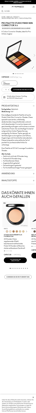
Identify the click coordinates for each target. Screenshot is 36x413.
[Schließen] (33, 397)
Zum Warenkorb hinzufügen (22, 89)
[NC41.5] (17, 231)
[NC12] (20, 231)
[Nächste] (26, 231)
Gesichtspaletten (25, 18)
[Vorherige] (4, 231)
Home (3, 17)
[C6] (13, 231)
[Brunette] (34, 231)
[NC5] (10, 231)
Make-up (9, 17)
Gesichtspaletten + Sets (10, 18)
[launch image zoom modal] (32, 67)
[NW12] (7, 231)
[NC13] (23, 231)
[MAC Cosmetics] (18, 6)
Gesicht (16, 17)
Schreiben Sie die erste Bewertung (18, 277)
